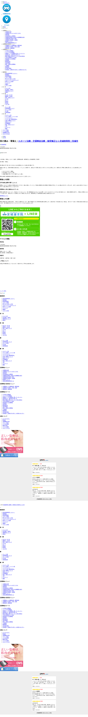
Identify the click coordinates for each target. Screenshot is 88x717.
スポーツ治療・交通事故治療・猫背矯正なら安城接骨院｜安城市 (48, 141)
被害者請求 (7, 61)
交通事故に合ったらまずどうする (13, 33)
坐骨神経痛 (7, 112)
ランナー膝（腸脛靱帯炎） (11, 119)
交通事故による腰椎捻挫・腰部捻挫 (13, 45)
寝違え (6, 92)
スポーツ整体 (8, 77)
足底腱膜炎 (7, 123)
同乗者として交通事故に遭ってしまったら (15, 53)
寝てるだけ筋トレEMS (10, 78)
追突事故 (7, 60)
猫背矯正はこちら (4, 195)
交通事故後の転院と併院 (10, 38)
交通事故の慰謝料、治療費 (11, 40)
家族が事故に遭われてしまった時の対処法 (15, 56)
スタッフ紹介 (6, 130)
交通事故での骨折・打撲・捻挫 (12, 46)
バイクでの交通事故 (9, 52)
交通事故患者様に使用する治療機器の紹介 (15, 37)
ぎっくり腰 (7, 107)
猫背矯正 (7, 74)
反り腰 (6, 111)
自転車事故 (7, 62)
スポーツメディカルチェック (12, 80)
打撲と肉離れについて (10, 120)
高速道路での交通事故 (10, 58)
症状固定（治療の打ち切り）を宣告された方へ (16, 69)
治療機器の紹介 (6, 132)
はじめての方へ (6, 418)
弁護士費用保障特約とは (10, 42)
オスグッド (7, 127)
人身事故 (7, 65)
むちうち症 (7, 88)
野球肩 (6, 103)
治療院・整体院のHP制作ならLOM (16, 504)
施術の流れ (5, 425)
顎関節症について (9, 90)
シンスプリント (8, 117)
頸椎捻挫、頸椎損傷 (9, 48)
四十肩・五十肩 (8, 95)
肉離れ (6, 84)
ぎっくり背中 (8, 109)
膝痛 (6, 128)
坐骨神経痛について (9, 108)
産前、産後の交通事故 (10, 64)
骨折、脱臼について (9, 97)
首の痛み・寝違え (9, 89)
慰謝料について (8, 41)
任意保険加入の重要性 (10, 36)
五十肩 (6, 99)
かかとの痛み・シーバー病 (11, 116)
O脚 (6, 126)
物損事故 (7, 67)
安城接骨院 (5, 504)
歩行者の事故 (8, 68)
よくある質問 (6, 131)
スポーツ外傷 (8, 85)
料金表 (4, 420)
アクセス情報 (6, 426)
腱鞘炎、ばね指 (8, 96)
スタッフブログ (6, 134)
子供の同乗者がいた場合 (10, 57)
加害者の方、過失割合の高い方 (12, 54)
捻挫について (8, 121)
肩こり (6, 100)
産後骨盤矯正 (8, 76)
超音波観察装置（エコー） (11, 73)
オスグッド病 (8, 115)
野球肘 (6, 101)
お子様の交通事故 (9, 50)
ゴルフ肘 (7, 104)
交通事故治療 (8, 31)
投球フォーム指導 (9, 81)
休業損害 (7, 34)
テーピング (7, 82)
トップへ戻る (3, 290)
